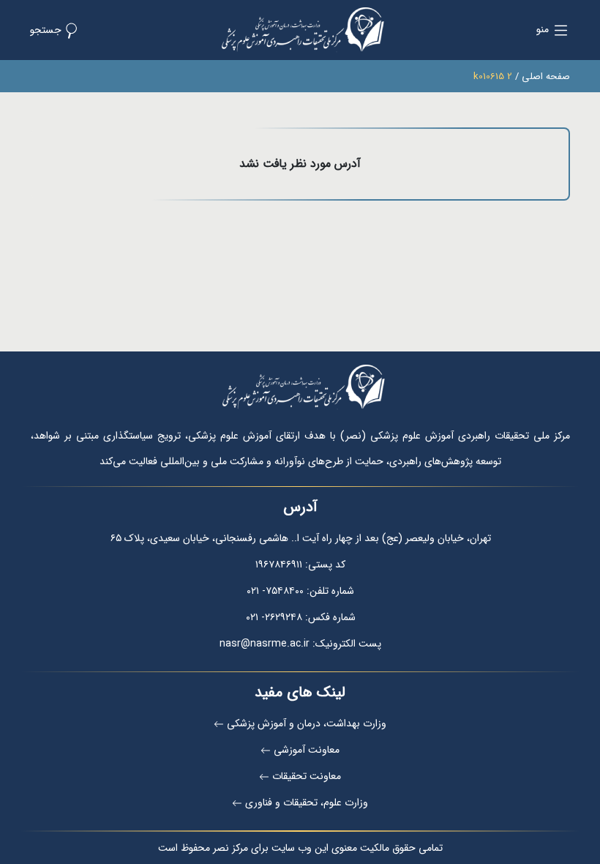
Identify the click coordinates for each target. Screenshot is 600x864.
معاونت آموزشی (307, 750)
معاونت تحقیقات (306, 776)
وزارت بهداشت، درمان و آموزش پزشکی (306, 723)
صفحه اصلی (546, 76)
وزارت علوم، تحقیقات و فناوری (306, 802)
